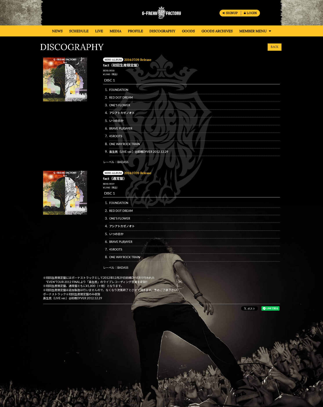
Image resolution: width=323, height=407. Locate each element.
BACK (274, 47)
